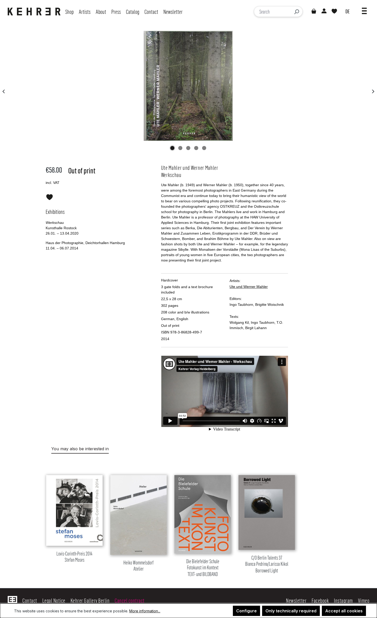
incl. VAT (52, 183)
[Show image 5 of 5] (204, 148)
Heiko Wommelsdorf (138, 566)
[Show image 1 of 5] (172, 148)
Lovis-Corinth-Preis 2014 (74, 557)
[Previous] (4, 91)
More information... (144, 611)
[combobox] (272, 11)
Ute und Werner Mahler (249, 287)
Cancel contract (130, 600)
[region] (188, 519)
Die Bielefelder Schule (202, 568)
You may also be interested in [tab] (80, 448)
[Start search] (296, 11)
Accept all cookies (344, 610)
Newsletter (296, 600)
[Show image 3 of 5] (188, 148)
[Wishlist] (334, 11)
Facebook (320, 600)
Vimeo (364, 600)
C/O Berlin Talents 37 (266, 564)
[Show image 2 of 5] (180, 148)
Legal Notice (53, 600)
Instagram (343, 600)
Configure (246, 610)
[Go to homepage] (35, 11)
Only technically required (290, 610)
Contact (29, 600)
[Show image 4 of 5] (196, 148)
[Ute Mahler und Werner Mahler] (188, 86)
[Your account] (324, 11)
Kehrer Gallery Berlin (90, 600)
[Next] (373, 91)
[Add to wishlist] (49, 196)
